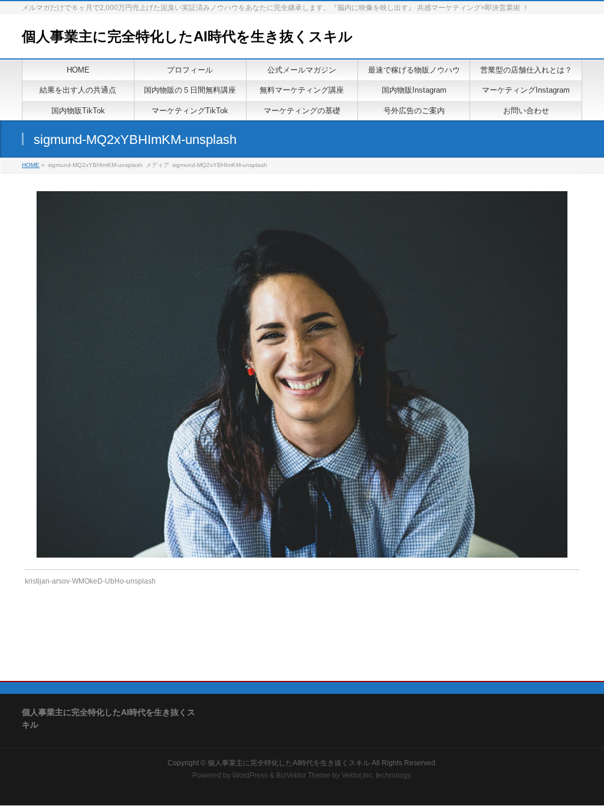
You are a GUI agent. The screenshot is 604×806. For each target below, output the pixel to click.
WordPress (250, 775)
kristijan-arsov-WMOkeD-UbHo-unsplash (90, 581)
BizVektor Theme (303, 775)
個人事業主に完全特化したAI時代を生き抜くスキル (187, 36)
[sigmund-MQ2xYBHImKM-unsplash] (302, 374)
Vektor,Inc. (358, 775)
